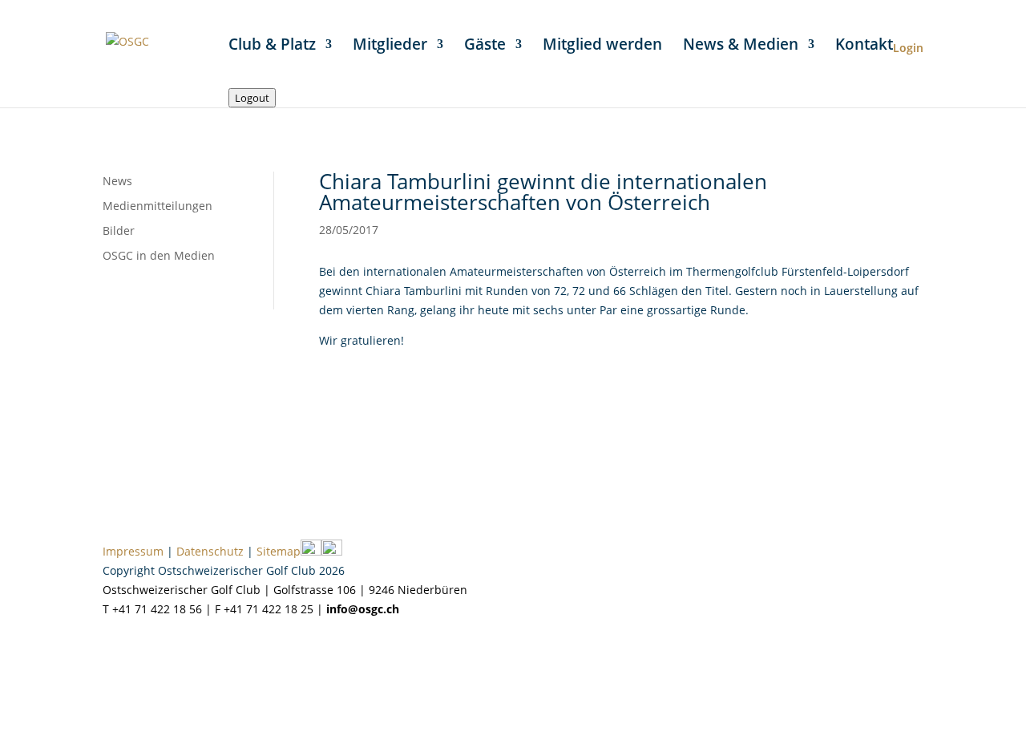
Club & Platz (272, 46)
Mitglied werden (602, 46)
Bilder (119, 230)
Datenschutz (210, 551)
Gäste (485, 46)
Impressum (133, 551)
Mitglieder (390, 46)
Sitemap (278, 551)
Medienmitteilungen (157, 205)
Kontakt (864, 46)
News (117, 180)
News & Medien (740, 46)
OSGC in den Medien (159, 255)
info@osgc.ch (362, 609)
